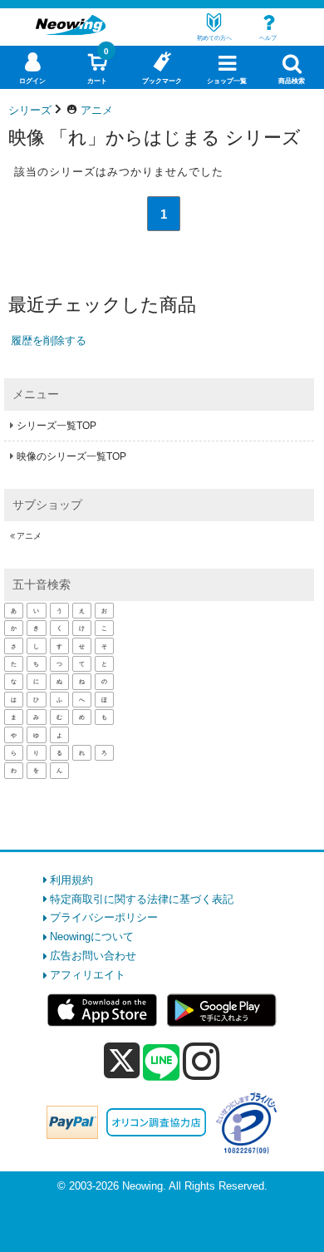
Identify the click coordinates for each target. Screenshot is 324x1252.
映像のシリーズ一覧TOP (71, 456)
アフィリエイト (87, 975)
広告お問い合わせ (93, 955)
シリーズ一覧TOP (56, 425)
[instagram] (201, 1060)
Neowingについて (92, 936)
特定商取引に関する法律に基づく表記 (141, 899)
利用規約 (71, 880)
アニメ (29, 535)
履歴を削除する (48, 340)
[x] (122, 1061)
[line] (161, 1063)
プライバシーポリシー (104, 917)
